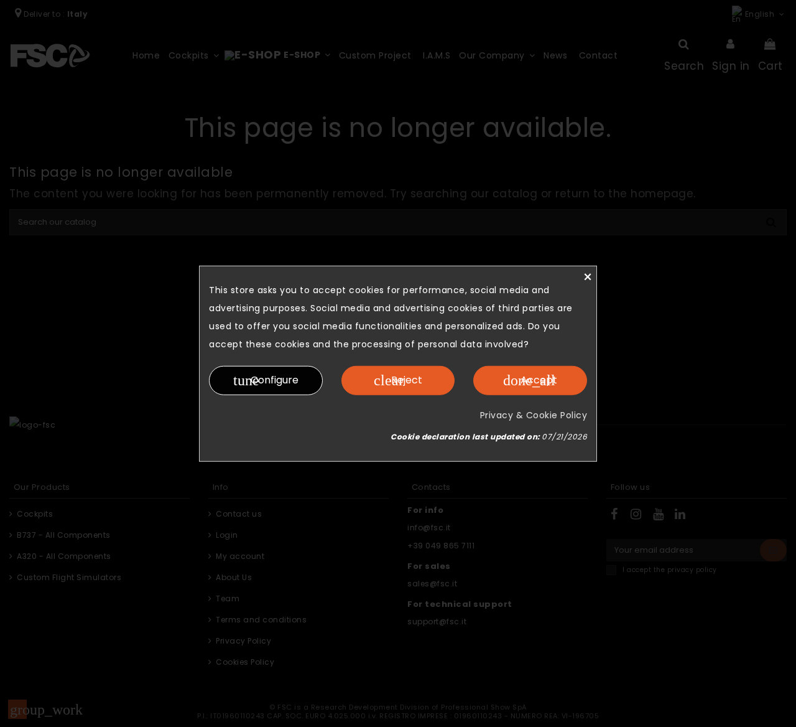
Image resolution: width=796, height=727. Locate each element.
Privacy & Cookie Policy (534, 414)
